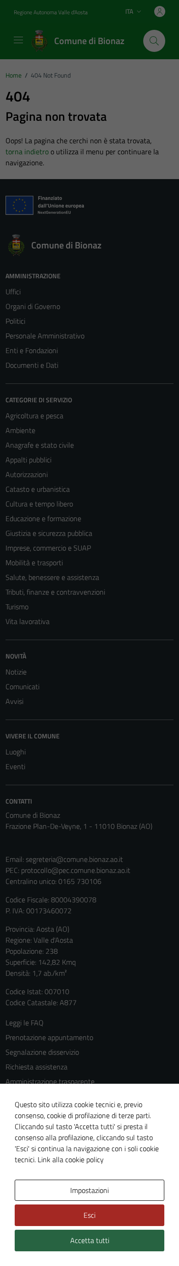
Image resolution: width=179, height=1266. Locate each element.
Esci (89, 1215)
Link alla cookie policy (71, 1159)
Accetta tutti (89, 1240)
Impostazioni (89, 1190)
